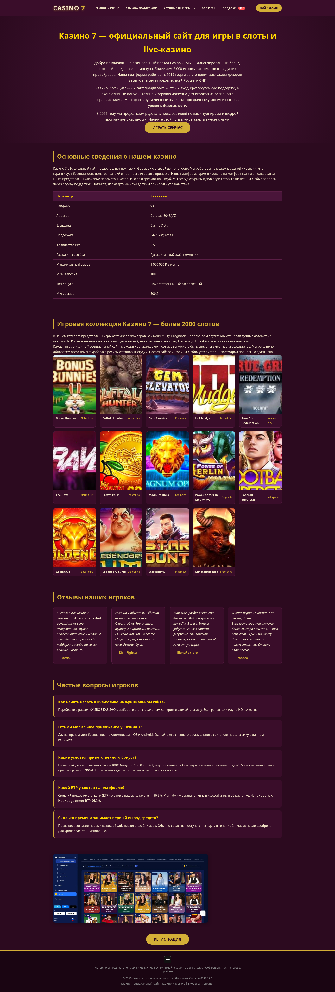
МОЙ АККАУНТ (269, 8)
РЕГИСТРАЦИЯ (167, 939)
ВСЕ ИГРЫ (209, 8)
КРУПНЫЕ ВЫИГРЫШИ (179, 8)
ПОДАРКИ (233, 8)
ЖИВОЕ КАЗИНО (108, 8)
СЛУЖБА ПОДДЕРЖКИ (141, 8)
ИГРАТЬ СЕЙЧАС (167, 127)
